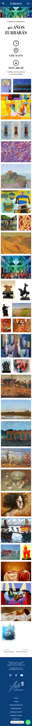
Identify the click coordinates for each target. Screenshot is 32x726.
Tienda (16, 701)
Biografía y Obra (16, 715)
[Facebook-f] (16, 675)
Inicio (16, 698)
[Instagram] (10, 675)
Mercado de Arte (16, 712)
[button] (3, 3)
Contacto (16, 719)
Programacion (16, 708)
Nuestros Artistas (16, 705)
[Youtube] (21, 675)
